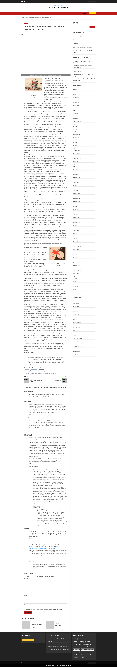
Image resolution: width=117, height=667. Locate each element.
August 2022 (76, 161)
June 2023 (75, 145)
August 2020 (76, 204)
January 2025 (76, 116)
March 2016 (75, 292)
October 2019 (76, 225)
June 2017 (75, 278)
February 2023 (76, 150)
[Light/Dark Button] (84, 13)
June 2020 (75, 209)
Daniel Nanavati (77, 65)
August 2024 (76, 124)
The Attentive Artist (77, 346)
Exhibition (75, 311)
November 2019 (76, 222)
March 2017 (75, 286)
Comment (27, 578)
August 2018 (76, 249)
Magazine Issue (76, 327)
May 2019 (75, 236)
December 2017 (76, 262)
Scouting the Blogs (77, 338)
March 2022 (75, 172)
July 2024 (75, 126)
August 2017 (76, 273)
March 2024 (75, 132)
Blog (32, 662)
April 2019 (75, 238)
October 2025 (76, 102)
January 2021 (76, 196)
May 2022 (75, 166)
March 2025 (75, 113)
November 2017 (76, 265)
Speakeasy (60, 623)
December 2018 (76, 241)
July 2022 (75, 164)
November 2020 (76, 201)
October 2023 (76, 137)
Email (26, 600)
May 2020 (75, 212)
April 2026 (75, 92)
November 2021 (76, 177)
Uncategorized (76, 351)
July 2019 (75, 233)
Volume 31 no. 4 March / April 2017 (51, 373)
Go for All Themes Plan (28, 640)
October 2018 (76, 244)
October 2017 (76, 268)
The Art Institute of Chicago (39, 373)
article (26, 23)
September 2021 (77, 180)
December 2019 (76, 220)
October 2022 (76, 156)
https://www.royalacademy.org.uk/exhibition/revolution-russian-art (44, 429)
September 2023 (77, 140)
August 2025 (76, 105)
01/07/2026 (34, 627)
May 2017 (75, 281)
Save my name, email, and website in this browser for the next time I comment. (44, 609)
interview (75, 317)
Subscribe (93, 13)
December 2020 (76, 198)
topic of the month (77, 349)
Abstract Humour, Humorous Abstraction (82, 47)
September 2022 (77, 158)
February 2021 (76, 193)
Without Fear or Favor (25, 662)
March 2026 (75, 94)
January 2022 (76, 174)
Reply (30, 398)
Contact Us (30, 13)
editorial (75, 309)
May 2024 (75, 129)
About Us (23, 13)
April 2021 (75, 190)
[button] (87, 13)
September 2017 (77, 270)
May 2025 (75, 110)
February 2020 (76, 217)
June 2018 (75, 252)
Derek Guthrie (76, 306)
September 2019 (77, 228)
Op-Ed (74, 330)
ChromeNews (62, 665)
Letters (74, 325)
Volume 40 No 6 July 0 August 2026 (36, 625)
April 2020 (75, 214)
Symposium (75, 343)
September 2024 (77, 121)
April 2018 (75, 257)
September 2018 (77, 246)
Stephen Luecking (31, 373)
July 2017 (75, 276)
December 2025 (76, 100)
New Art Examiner (58, 7)
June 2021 (75, 185)
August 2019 (76, 230)
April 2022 (75, 169)
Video (74, 354)
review (74, 335)
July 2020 (75, 206)
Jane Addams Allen (77, 322)
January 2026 (76, 97)
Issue (35, 623)
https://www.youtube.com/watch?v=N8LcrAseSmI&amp (42, 548)
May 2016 (75, 289)
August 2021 (76, 182)
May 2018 (75, 254)
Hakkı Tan (75, 61)
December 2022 (76, 153)
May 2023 (75, 148)
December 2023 (76, 134)
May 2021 (75, 188)
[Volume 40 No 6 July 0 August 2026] (26, 625)
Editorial (75, 39)
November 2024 (76, 118)
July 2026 (75, 89)
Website (26, 605)
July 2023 (75, 142)
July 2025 (75, 108)
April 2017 (75, 284)
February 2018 (76, 260)
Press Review (76, 333)
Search (76, 23)
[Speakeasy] (50, 625)
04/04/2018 (36, 32)
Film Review (76, 314)
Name (26, 595)
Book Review (76, 303)
